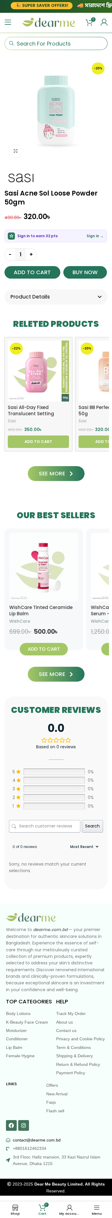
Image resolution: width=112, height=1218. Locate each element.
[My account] (104, 22)
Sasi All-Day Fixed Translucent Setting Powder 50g (31, 413)
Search (92, 826)
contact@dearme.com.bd (37, 1140)
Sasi (12, 421)
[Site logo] (49, 22)
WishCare (19, 621)
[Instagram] (23, 1125)
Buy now (85, 272)
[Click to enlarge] (15, 151)
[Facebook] (11, 1125)
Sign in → (95, 235)
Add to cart (32, 272)
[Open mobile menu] (8, 22)
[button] (38, 441)
